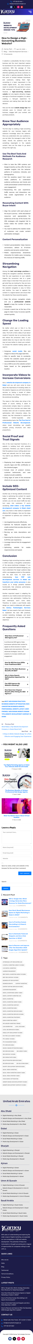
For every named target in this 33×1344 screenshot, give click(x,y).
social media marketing (10, 1069)
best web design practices (15, 701)
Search (4, 881)
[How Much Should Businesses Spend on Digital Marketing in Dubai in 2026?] (5, 914)
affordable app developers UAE (12, 962)
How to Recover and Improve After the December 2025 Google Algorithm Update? (19, 948)
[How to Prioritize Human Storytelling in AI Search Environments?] (5, 925)
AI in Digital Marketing (9, 968)
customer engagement (9, 989)
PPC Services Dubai (8, 1045)
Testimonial (4, 1270)
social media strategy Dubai (11, 1075)
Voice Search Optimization (10, 1078)
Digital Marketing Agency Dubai (12, 1002)
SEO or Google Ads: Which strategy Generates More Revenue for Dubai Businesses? (20, 901)
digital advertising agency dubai (12, 992)
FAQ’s (3, 1263)
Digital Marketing (8, 999)
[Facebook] (11, 7)
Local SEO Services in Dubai (11, 1029)
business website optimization (13, 704)
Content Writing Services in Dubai (13, 986)
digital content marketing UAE (12, 995)
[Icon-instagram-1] (18, 7)
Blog (5, 51)
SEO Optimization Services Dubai (12, 1060)
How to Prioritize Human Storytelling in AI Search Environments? (17, 924)
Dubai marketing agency (10, 1020)
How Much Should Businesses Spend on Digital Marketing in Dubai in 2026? (19, 913)
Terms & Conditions (7, 1274)
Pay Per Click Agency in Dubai (11, 1035)
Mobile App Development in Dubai (12, 1032)
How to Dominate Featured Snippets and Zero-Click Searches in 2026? (18, 936)
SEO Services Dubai (8, 1063)
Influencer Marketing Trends (11, 1023)
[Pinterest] (22, 7)
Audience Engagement (9, 971)
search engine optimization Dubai (13, 1048)
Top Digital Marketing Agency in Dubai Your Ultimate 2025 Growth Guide (16, 765)
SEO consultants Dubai (9, 1057)
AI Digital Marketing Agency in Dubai (13, 965)
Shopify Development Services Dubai (14, 1066)
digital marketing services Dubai (12, 1011)
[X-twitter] (14, 7)
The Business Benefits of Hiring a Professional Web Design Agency (16, 791)
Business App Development (11, 980)
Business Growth (8, 983)
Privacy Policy (5, 1277)
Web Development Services (18, 51)
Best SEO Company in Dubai (10, 977)
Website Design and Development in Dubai (15, 1082)
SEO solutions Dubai (22, 1063)
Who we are (4, 1260)
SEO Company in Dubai (9, 1054)
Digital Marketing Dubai (10, 1008)
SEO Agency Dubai (22, 1051)
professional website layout (13, 709)
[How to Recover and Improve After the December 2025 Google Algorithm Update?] (5, 949)
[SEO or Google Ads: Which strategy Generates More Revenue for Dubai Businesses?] (5, 902)
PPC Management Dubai (9, 1042)
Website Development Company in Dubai (14, 1085)
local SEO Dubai (20, 1026)
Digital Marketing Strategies (11, 1017)
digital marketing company (11, 1005)
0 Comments (8, 54)
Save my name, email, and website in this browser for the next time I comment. (15, 867)
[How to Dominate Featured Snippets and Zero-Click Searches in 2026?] (5, 937)
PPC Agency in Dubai (9, 1038)
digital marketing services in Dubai (13, 1014)
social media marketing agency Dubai (14, 1072)
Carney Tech (8, 49)
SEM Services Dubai (8, 1051)
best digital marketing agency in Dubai (14, 974)
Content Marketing (21, 983)
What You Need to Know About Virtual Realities (16, 816)
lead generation (7, 1026)
